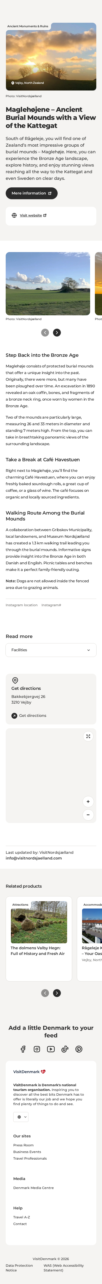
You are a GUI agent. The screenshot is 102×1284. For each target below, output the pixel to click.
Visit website (31, 215)
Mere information (29, 193)
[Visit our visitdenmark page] (51, 1049)
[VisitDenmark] (29, 1071)
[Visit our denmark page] (23, 1049)
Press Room (23, 1145)
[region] (51, 775)
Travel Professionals (30, 1158)
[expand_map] (88, 736)
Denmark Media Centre (33, 1188)
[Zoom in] (88, 801)
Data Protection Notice (19, 1267)
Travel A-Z (21, 1217)
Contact (20, 1224)
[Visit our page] (37, 1049)
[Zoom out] (88, 815)
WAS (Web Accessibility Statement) (64, 1267)
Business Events (27, 1152)
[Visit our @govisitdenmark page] (65, 1049)
